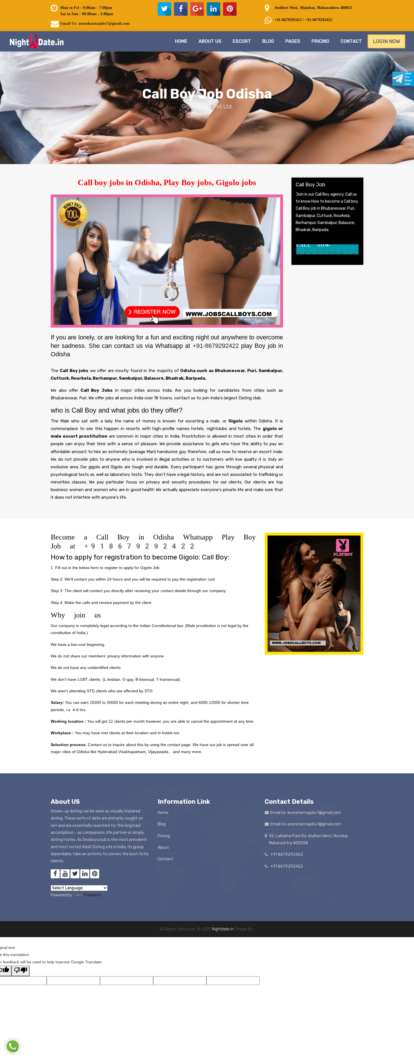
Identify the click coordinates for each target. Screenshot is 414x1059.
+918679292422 (140, 546)
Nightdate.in (222, 929)
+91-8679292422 (217, 345)
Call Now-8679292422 (326, 249)
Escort (242, 41)
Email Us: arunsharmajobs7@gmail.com (95, 23)
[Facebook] (181, 9)
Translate (92, 895)
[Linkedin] (213, 9)
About (163, 847)
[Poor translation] (21, 971)
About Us (210, 41)
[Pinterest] (230, 9)
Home (181, 41)
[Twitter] (164, 9)
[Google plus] (197, 9)
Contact (351, 41)
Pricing (320, 41)
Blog (268, 41)
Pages (292, 41)
